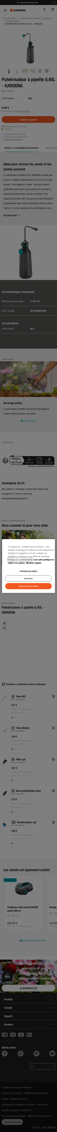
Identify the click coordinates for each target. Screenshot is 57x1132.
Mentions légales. (34, 562)
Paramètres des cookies (28, 571)
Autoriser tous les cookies (28, 586)
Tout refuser (28, 578)
